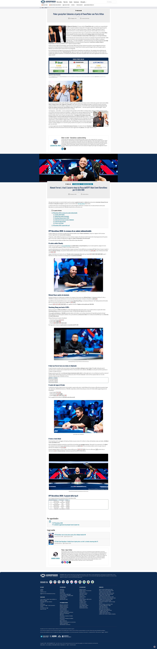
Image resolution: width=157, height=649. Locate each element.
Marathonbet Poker (64, 599)
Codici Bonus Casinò (103, 606)
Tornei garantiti (79, 5)
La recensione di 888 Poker (65, 594)
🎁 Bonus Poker (44, 5)
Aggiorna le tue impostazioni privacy (47, 593)
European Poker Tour (87, 184)
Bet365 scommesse (64, 606)
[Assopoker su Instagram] (51, 582)
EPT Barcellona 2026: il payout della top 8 (61, 225)
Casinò (70, 2)
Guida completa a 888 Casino (85, 599)
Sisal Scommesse (63, 608)
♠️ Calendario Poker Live (89, 5)
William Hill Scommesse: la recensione (68, 622)
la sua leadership (66, 245)
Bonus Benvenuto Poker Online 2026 (106, 593)
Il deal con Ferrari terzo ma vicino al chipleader (63, 220)
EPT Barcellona (76, 184)
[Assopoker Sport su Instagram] (80, 582)
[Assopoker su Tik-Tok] (59, 582)
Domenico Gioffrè (59, 536)
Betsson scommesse (64, 604)
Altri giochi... (83, 2)
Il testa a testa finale (58, 223)
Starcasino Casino (83, 604)
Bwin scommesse (63, 620)
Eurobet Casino (82, 603)
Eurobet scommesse (64, 607)
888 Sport (62, 614)
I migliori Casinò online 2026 (105, 591)
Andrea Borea (85, 194)
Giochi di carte (43, 609)
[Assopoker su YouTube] (55, 582)
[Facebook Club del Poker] (76, 582)
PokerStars (62, 589)
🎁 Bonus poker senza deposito (55, 5)
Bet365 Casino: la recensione (85, 590)
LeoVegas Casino (82, 601)
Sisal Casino (81, 595)
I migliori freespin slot (103, 611)
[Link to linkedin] (62, 149)
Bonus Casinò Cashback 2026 (105, 600)
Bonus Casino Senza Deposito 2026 (106, 590)
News (43, 7)
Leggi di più (78, 569)
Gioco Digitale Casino (83, 605)
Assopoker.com (63, 574)
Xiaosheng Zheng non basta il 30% (61, 218)
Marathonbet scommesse (65, 624)
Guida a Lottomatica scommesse (66, 612)
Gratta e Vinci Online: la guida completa (107, 614)
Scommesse (76, 2)
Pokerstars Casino (83, 594)
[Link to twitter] (65, 149)
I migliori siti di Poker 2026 (104, 595)
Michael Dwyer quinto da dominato (61, 216)
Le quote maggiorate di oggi (105, 605)
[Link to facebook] (62, 562)
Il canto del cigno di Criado (59, 221)
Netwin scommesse (64, 623)
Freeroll (73, 5)
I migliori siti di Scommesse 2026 (106, 599)
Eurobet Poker (63, 598)
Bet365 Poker (62, 593)
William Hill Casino (83, 606)
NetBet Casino (82, 600)
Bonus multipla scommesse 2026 (106, 604)
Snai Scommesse (63, 609)
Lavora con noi (43, 591)
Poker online (59, 2)
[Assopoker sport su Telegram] (84, 582)
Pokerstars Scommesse (64, 613)
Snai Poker (62, 591)
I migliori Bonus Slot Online (104, 612)
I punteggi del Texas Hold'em (46, 601)
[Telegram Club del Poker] (72, 582)
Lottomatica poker (63, 596)
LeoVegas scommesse (64, 611)
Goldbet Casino (82, 596)
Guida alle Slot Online (103, 607)
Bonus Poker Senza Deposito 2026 (106, 594)
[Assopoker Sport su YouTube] (88, 582)
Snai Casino (81, 598)
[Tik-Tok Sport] (92, 582)
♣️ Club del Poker (66, 5)
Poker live (65, 2)
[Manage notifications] (154, 647)
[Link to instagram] (65, 562)
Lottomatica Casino (83, 593)
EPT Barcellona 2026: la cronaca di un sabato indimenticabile (64, 213)
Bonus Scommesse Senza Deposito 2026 (107, 598)
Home (40, 7)
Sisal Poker (62, 590)
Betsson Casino (82, 589)
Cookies (41, 589)
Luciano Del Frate (85, 18)
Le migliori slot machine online (105, 610)
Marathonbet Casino (83, 607)
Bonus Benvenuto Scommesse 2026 (106, 596)
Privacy (41, 590)
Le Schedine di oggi (44, 607)
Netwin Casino (82, 591)
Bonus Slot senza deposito (104, 609)
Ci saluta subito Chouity (58, 214)
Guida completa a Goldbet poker (66, 595)
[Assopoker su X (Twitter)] (63, 582)
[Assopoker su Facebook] (67, 582)
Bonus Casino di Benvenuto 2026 (106, 589)
